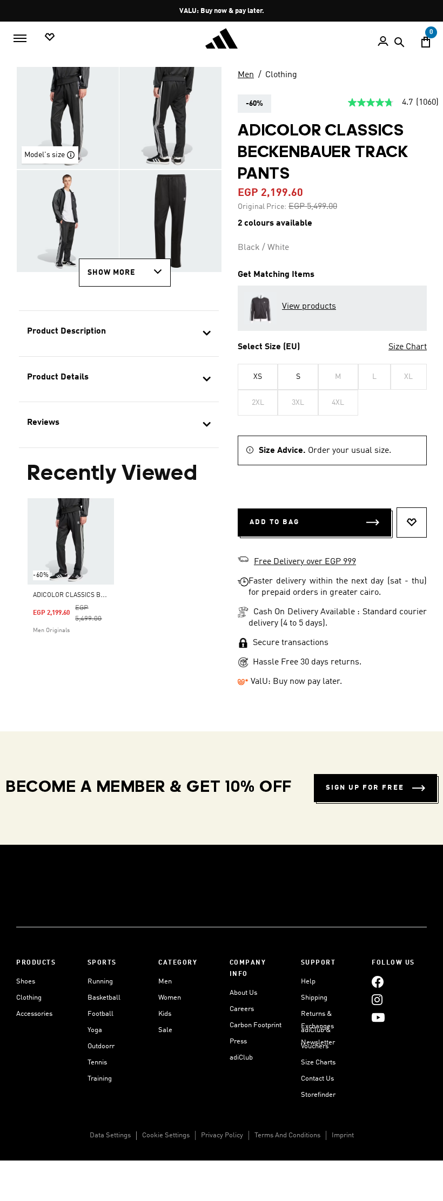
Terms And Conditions (287, 1135)
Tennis (97, 1062)
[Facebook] (378, 981)
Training (100, 1078)
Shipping (314, 997)
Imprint (343, 1135)
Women (169, 997)
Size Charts (318, 1062)
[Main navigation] (20, 38)
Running (100, 981)
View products (309, 306)
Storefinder (318, 1094)
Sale (165, 1030)
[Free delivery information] (243, 561)
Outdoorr (101, 1046)
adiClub (241, 1057)
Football (100, 1013)
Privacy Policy (222, 1135)
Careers (242, 1009)
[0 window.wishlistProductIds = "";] (50, 38)
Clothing (281, 75)
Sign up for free (365, 787)
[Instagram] (377, 999)
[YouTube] (378, 1017)
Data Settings (110, 1135)
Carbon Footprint (255, 1025)
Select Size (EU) (269, 347)
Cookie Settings (166, 1135)
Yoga (95, 1030)
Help (308, 981)
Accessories (34, 1013)
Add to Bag (274, 522)
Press (238, 1041)
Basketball (104, 997)
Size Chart (407, 347)
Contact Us (317, 1078)
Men (246, 75)
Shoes (25, 981)
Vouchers (314, 1046)
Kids (164, 1013)
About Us (243, 992)
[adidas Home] (221, 39)
